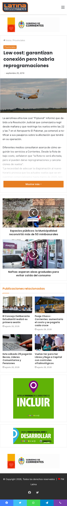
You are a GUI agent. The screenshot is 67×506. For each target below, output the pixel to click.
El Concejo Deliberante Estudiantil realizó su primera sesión (16, 319)
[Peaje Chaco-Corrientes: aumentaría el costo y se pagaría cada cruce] (49, 305)
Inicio (8, 40)
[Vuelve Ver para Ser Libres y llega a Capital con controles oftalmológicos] (49, 342)
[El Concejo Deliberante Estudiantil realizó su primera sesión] (17, 305)
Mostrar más (33, 184)
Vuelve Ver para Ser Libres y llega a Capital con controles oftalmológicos (48, 358)
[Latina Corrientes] (15, 7)
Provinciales (19, 40)
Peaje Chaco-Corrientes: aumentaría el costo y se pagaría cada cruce (49, 321)
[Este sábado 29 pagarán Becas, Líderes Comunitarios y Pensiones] (17, 342)
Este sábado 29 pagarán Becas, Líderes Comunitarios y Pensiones (17, 358)
